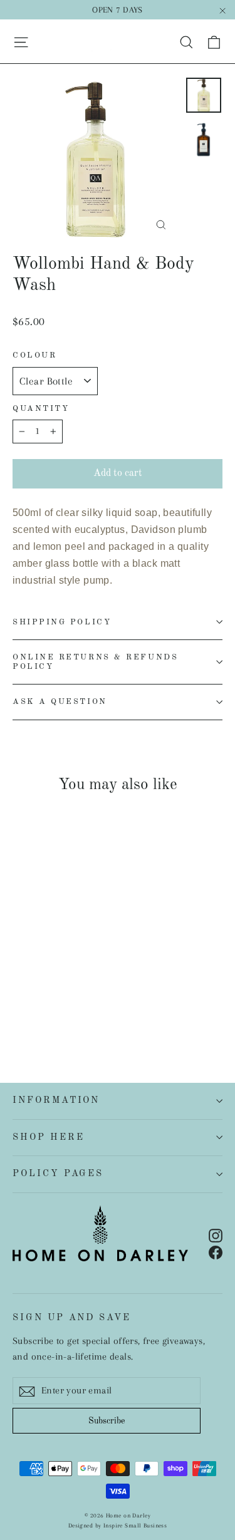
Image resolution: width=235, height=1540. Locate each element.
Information (56, 1100)
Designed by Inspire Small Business (117, 1525)
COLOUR (34, 355)
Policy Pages (58, 1173)
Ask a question (60, 702)
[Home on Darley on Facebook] (215, 1251)
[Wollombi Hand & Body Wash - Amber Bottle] (33, 1005)
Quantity (41, 409)
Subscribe (106, 1421)
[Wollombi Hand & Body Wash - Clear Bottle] (19, 1005)
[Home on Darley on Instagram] (215, 1234)
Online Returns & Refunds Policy (95, 662)
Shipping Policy (62, 622)
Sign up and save (72, 1317)
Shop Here (48, 1137)
